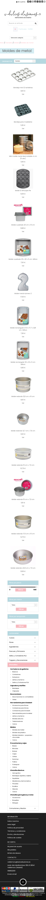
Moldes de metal (27, 43)
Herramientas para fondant (21, 703)
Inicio (2, 43)
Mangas (15, 803)
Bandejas (15, 688)
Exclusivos (15, 677)
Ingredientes (14, 647)
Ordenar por (7, 61)
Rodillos (15, 786)
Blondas (15, 748)
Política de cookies (14, 838)
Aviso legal (11, 824)
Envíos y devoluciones (15, 834)
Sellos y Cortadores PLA (17, 656)
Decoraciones (15, 694)
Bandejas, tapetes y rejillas (21, 776)
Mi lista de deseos (14, 853)
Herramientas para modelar (22, 713)
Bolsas (14, 751)
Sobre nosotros (13, 821)
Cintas (14, 756)
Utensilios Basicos (17, 770)
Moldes (16, 43)
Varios (14, 724)
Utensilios (8, 43)
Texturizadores (17, 721)
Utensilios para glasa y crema (21, 795)
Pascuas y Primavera (17, 651)
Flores (11, 642)
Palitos (14, 762)
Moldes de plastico (19, 733)
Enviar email (11, 874)
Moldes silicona (17, 719)
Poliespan (15, 764)
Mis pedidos (11, 850)
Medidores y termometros (21, 781)
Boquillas (15, 800)
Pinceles (15, 784)
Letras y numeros (18, 680)
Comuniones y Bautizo (17, 808)
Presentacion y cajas (18, 743)
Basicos (15, 672)
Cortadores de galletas (19, 669)
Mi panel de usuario (14, 846)
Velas (14, 699)
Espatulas (15, 778)
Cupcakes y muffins (17, 686)
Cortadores (16, 674)
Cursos (11, 638)
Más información (30, 896)
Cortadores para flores (20, 708)
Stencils (15, 789)
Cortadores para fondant (21, 711)
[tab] (23, 638)
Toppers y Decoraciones (18, 660)
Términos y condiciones (16, 831)
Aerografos (16, 773)
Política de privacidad (15, 828)
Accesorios (16, 798)
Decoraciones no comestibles (22, 697)
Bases (14, 746)
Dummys (15, 759)
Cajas (14, 754)
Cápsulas (15, 691)
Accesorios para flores (20, 705)
